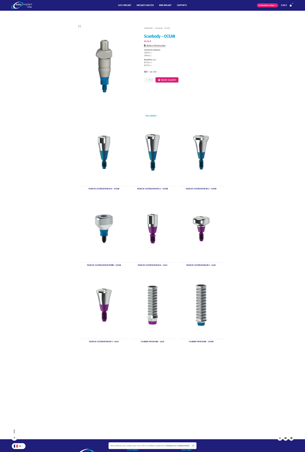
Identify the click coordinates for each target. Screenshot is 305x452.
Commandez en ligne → (268, 5)
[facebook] (285, 438)
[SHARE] (14, 438)
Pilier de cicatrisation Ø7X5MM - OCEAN (104, 265)
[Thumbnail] (21, 5)
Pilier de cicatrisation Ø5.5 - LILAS (104, 341)
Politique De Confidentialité (177, 446)
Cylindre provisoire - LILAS (152, 341)
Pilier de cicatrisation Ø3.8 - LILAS (152, 265)
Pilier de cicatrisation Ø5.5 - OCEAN (201, 188)
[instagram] (279, 438)
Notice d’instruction (155, 45)
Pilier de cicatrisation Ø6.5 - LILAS (201, 265)
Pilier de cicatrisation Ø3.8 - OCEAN (104, 188)
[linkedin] (291, 438)
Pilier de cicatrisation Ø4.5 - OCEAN (152, 188)
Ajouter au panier (168, 80)
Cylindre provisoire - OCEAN (201, 341)
